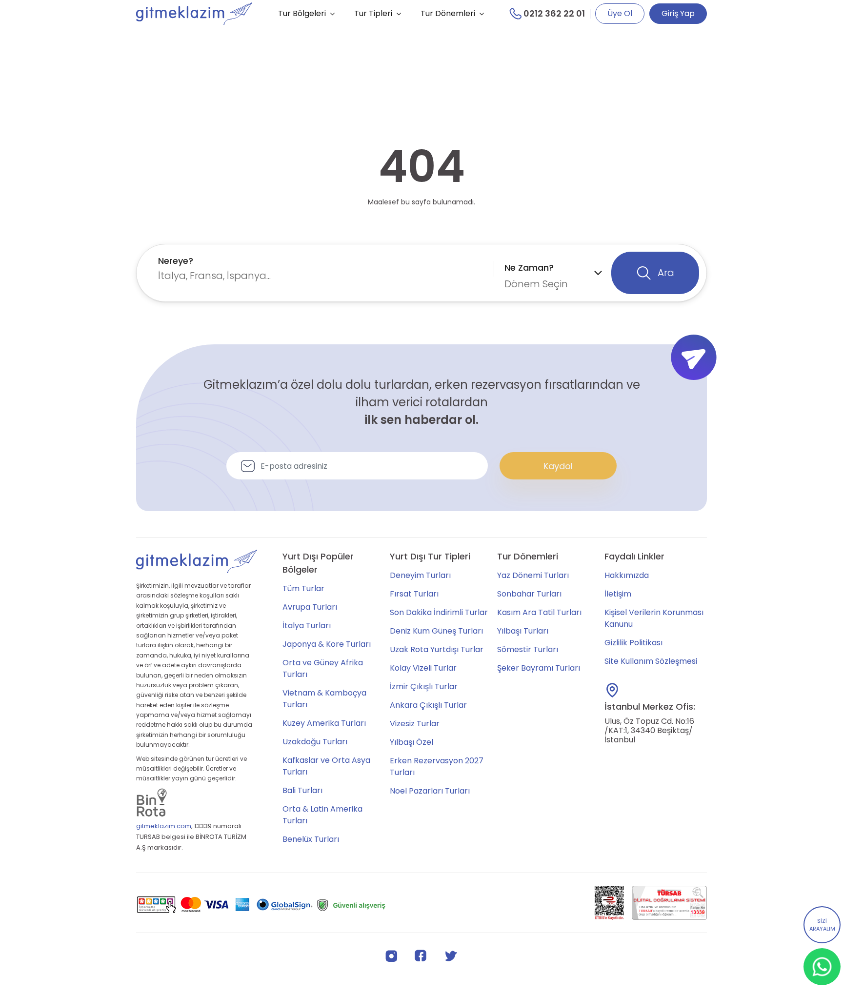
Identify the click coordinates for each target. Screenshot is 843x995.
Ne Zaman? (529, 267)
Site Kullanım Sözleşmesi (650, 661)
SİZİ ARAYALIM (822, 925)
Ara (664, 272)
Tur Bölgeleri (302, 13)
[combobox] (323, 268)
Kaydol (558, 466)
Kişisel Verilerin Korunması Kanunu (653, 618)
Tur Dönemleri (448, 13)
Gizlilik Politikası (633, 642)
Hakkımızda (626, 575)
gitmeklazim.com (163, 826)
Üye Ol (619, 13)
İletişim (617, 593)
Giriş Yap (678, 13)
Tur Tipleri (373, 13)
